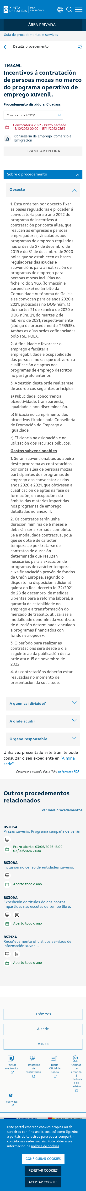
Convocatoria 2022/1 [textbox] (21, 115)
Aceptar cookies (43, 1182)
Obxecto (17, 190)
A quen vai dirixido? (28, 704)
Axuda (43, 1044)
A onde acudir (22, 721)
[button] (69, 9)
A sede (43, 1029)
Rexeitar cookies (43, 1170)
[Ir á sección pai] (6, 47)
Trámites (43, 1014)
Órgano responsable (28, 739)
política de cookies (45, 1146)
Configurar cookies (43, 1159)
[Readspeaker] (79, 47)
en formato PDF (68, 771)
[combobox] (33, 115)
